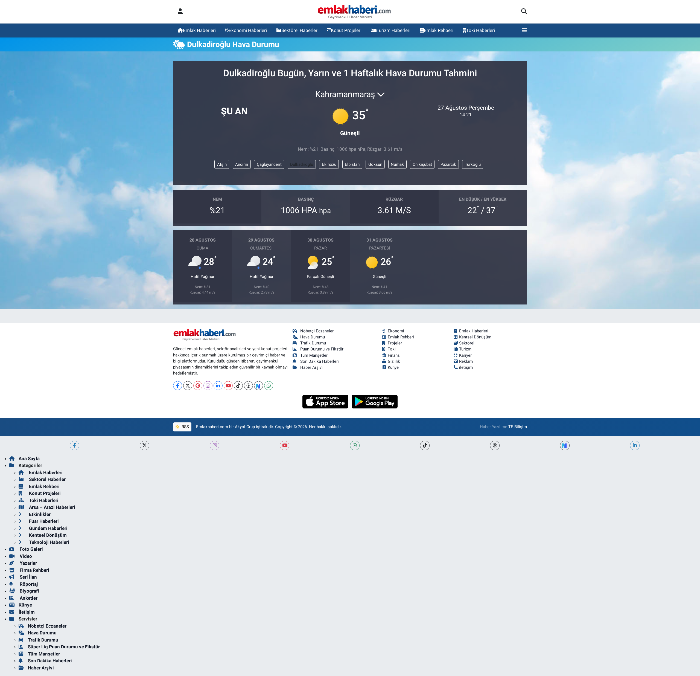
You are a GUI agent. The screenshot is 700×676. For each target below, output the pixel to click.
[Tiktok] (238, 385)
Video (25, 556)
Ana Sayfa (29, 458)
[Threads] (248, 385)
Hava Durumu (312, 337)
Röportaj (28, 584)
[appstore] (326, 401)
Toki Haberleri (480, 30)
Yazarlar (28, 563)
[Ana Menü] (524, 30)
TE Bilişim (517, 426)
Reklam (466, 361)
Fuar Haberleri (43, 521)
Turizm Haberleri (393, 30)
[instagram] (214, 445)
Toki (392, 349)
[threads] (495, 445)
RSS (184, 426)
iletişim (466, 367)
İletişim (27, 612)
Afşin (222, 164)
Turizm (465, 349)
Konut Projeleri (346, 30)
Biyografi (29, 591)
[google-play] (375, 401)
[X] (187, 385)
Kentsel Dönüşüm (475, 337)
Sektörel (466, 343)
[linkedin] (635, 445)
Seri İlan (28, 577)
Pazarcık (448, 164)
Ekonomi (396, 331)
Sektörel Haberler (299, 30)
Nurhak (397, 164)
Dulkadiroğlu (301, 164)
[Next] (258, 385)
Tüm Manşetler (314, 355)
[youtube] (284, 445)
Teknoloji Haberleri (48, 542)
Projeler (395, 343)
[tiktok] (425, 445)
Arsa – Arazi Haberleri (51, 507)
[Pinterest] (197, 385)
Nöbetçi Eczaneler (317, 331)
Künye (393, 367)
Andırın (241, 164)
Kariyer (465, 355)
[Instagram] (207, 385)
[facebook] (74, 445)
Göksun (375, 164)
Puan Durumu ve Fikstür (321, 349)
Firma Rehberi (34, 570)
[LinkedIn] (218, 385)
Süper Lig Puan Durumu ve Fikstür (64, 646)
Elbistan (352, 164)
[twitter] (144, 445)
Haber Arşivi (311, 367)
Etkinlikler (39, 514)
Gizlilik (394, 361)
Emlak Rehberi (438, 30)
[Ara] (524, 11)
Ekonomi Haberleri (248, 30)
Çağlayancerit (269, 164)
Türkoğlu (473, 164)
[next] (565, 445)
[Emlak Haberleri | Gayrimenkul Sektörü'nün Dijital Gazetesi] (354, 11)
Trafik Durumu (313, 343)
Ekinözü (329, 164)
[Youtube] (228, 385)
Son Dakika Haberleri (319, 361)
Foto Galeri (31, 549)
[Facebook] (177, 385)
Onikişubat (422, 164)
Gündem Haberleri (48, 528)
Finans (394, 355)
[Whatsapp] (268, 385)
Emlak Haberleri (199, 30)
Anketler (28, 598)
